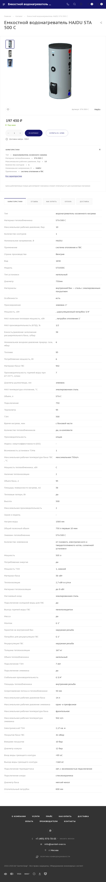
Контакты (69, 821)
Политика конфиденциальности (55, 857)
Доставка (84, 202)
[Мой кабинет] (81, 4)
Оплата (68, 202)
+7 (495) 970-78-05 (46, 839)
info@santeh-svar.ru (55, 844)
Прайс (49, 816)
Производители (49, 821)
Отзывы (34, 202)
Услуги (36, 816)
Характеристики (15, 202)
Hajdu (97, 109)
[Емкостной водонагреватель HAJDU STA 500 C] (59, 71)
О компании (19, 816)
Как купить (51, 202)
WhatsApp (50, 831)
